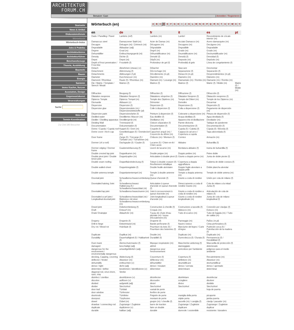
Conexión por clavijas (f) (218, 207)
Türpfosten (124, 298)
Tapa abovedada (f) (216, 132)
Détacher (154, 68)
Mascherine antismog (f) (190, 243)
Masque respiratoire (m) (161, 243)
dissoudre (155, 280)
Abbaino (182, 142)
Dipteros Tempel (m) (129, 99)
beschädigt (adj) (127, 246)
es (208, 32)
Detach (94, 68)
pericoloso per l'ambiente (190, 249)
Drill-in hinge (97, 224)
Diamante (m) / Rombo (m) (220, 80)
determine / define (100, 269)
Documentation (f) (158, 126)
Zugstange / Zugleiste (129, 304)
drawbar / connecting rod (103, 304)
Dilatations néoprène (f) (161, 96)
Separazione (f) (185, 71)
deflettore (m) (184, 260)
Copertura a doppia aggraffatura (187, 163)
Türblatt (123, 289)
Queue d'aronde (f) (159, 178)
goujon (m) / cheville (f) (161, 301)
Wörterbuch (79, 38)
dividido (210, 283)
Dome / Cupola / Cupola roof (105, 129)
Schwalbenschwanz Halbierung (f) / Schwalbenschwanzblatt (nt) (133, 185)
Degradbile (183, 47)
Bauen (81, 74)
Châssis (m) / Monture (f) (162, 137)
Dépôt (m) (155, 59)
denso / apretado (215, 266)
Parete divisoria (185, 122)
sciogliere (182, 280)
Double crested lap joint (102, 153)
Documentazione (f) (187, 126)
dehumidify (96, 263)
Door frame (96, 137)
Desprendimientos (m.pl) (218, 74)
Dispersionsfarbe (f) (129, 113)
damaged (95, 246)
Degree (95, 50)
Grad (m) (123, 50)
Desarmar (211, 102)
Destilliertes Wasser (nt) (131, 116)
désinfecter (155, 277)
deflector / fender (99, 260)
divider (94, 286)
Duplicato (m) (184, 234)
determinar (212, 269)
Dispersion (96, 105)
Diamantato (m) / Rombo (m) (192, 80)
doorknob (96, 295)
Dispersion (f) (126, 105)
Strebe (122, 272)
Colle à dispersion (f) (160, 108)
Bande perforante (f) (160, 224)
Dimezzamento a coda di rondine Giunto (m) (190, 184)
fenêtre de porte (157, 292)
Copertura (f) (184, 257)
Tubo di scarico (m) (187, 213)
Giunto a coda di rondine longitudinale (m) (190, 197)
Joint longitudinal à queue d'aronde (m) (162, 197)
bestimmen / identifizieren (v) (133, 269)
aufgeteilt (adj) (126, 283)
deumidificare (184, 263)
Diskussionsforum (75, 34)
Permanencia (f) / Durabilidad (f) (215, 238)
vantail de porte (157, 289)
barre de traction (158, 304)
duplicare (182, 307)
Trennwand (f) (126, 122)
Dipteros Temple (99, 99)
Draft (93, 210)
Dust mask (96, 243)
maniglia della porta (187, 295)
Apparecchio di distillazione (191, 119)
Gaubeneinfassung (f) (130, 148)
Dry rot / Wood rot (100, 227)
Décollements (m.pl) (159, 74)
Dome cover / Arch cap (102, 132)
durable (95, 310)
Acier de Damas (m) (160, 41)
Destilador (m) (213, 119)
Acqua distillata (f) (186, 116)
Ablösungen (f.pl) (127, 74)
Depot (94, 59)
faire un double (157, 307)
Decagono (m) (185, 44)
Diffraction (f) (156, 93)
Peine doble (212, 153)
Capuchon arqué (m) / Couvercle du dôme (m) (161, 133)
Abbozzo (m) (184, 210)
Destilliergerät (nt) (128, 119)
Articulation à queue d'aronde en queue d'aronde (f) (163, 185)
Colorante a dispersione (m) (191, 113)
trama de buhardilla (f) (217, 148)
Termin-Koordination (74, 119)
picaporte (211, 295)
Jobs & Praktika (77, 48)
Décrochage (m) (158, 71)
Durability (95, 237)
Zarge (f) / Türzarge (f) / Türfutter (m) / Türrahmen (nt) (133, 138)
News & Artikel (77, 29)
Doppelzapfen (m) (128, 156)
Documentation (98, 126)
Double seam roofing (101, 162)
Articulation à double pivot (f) (163, 156)
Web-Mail (80, 115)
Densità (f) (183, 56)
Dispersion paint (99, 113)
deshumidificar (214, 263)
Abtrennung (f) (126, 71)
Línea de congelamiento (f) (219, 62)
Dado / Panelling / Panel (102, 36)
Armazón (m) (213, 137)
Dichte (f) (123, 56)
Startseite (80, 25)
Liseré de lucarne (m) (160, 148)
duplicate (95, 307)
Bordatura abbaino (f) (188, 148)
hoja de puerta (213, 289)
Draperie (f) (125, 221)
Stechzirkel (124, 286)
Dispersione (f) (185, 105)
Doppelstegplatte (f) (128, 167)
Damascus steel (99, 41)
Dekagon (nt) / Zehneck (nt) (133, 44)
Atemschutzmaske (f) (129, 243)
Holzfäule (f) (125, 227)
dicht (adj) (124, 266)
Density (95, 56)
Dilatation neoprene (100, 96)
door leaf (95, 289)
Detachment (97, 71)
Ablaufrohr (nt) (126, 213)
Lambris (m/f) (125, 36)
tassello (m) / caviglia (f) (189, 301)
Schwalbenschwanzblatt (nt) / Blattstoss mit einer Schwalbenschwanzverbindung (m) (134, 200)
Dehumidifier (97, 53)
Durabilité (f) (156, 237)
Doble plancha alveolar (218, 167)
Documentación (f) (216, 126)
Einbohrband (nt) (127, 224)
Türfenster (124, 292)
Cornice (182, 137)
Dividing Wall (97, 122)
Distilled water (98, 116)
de (121, 32)
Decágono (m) (214, 44)
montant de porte (158, 298)
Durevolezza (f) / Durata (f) (191, 237)
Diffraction (96, 93)
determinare (184, 269)
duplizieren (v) (126, 307)
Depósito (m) (213, 59)
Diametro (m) (184, 77)
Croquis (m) (156, 210)
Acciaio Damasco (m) (188, 41)
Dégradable (155, 47)
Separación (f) (213, 71)
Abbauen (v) (125, 102)
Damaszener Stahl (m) (130, 41)
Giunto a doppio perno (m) (191, 156)
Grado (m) (183, 50)
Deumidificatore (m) (187, 53)
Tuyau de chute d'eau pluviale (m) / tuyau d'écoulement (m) (160, 215)
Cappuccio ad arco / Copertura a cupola (188, 133)
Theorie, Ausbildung (74, 65)
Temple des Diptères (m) (162, 99)
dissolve (95, 280)
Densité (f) (155, 56)
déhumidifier (156, 263)
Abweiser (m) (125, 260)
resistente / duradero (217, 310)
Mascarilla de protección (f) (220, 243)
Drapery (95, 221)
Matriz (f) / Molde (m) (217, 83)
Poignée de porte (158, 295)
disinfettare (183, 277)
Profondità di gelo (186, 62)
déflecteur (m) (157, 260)
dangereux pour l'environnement (157, 250)
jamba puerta (213, 298)
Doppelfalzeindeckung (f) (131, 162)
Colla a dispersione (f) (188, 108)
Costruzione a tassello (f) (190, 207)
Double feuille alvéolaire (161, 167)
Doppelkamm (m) (127, 153)
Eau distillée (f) (157, 116)
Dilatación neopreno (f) (218, 96)
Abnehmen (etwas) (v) (130, 68)
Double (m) (155, 234)
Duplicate (95, 234)
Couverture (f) (157, 257)
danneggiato (184, 246)
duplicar (210, 307)
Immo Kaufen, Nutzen (73, 87)
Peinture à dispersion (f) (161, 113)
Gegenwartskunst (75, 96)
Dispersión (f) (213, 105)
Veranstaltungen (76, 100)
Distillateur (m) (157, 119)
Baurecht (80, 70)
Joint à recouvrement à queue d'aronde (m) (161, 192)
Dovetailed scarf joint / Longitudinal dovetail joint (103, 197)
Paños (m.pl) (213, 221)
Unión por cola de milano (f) (220, 178)
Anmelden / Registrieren (228, 16)
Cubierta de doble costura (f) (220, 162)
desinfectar (212, 277)
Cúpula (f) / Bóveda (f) (217, 129)
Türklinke (123, 295)
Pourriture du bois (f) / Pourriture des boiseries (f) (163, 228)
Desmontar (212, 68)
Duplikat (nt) (125, 234)
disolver (210, 280)
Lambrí (181, 36)
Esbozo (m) (212, 210)
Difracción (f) (213, 93)
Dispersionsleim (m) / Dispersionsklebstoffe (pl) (131, 109)
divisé (153, 283)
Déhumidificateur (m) (160, 53)
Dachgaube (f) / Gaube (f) (132, 142)
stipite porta (183, 298)
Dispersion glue (98, 108)
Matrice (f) (155, 83)
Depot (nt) (124, 59)
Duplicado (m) (213, 234)
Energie (81, 78)
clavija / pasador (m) (216, 301)
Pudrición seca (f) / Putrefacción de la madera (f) (219, 229)
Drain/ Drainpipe (99, 213)
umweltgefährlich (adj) (130, 249)
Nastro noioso (185, 224)
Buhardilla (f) (213, 142)
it (179, 32)
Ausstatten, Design (75, 92)
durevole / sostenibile (188, 310)
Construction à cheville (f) (162, 207)
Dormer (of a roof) (100, 142)
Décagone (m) (157, 44)
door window (97, 292)
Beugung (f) (125, 93)
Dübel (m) (124, 301)
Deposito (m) (184, 59)
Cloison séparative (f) (160, 122)
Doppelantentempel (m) (130, 172)
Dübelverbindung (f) (129, 207)
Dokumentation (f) (128, 126)
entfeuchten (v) (126, 263)
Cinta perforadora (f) (216, 224)
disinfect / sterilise (100, 277)
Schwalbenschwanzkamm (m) (134, 191)
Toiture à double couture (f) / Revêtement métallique (163, 163)
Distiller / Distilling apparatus (104, 119)
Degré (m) (155, 50)
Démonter (155, 102)
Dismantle (96, 102)
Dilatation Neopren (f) (129, 96)
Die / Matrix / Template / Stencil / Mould (102, 84)
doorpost (95, 298)
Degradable (97, 47)
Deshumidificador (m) (217, 53)
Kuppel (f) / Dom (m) (129, 129)
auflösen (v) (125, 280)
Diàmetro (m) (213, 77)
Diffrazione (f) (184, 93)
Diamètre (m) (156, 77)
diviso (181, 283)
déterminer (155, 269)
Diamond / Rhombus (101, 80)
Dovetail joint (97, 178)
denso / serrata (185, 266)
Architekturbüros (76, 52)
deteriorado (212, 246)
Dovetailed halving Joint (102, 183)
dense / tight (97, 266)
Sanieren (80, 83)
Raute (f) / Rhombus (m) (131, 80)
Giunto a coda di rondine (190, 178)
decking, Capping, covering (104, 257)
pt (236, 32)
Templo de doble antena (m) (220, 172)
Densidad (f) (213, 56)
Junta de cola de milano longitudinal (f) (218, 197)
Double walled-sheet (101, 167)
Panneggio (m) (185, 221)
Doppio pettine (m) (187, 153)
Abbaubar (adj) (126, 47)
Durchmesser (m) (128, 77)
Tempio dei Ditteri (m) (188, 99)
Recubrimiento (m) (216, 257)
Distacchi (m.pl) (185, 74)
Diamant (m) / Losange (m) (163, 80)
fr (151, 32)
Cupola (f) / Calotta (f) (188, 129)
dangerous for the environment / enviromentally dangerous (103, 251)
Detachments (97, 74)
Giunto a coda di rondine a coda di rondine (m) (191, 192)
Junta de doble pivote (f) (218, 156)
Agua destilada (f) (215, 116)
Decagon (95, 44)
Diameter (95, 77)
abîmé (153, 246)
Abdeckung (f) (126, 257)
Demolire (182, 102)
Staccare (182, 68)
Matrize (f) (124, 83)
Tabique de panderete (217, 122)
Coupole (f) (155, 129)
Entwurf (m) (125, 210)
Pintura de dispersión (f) (218, 113)
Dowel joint (96, 207)
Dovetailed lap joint (100, 191)
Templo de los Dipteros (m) (220, 99)
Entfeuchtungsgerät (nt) (130, 53)
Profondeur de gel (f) (160, 62)
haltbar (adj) (125, 310)
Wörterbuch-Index (75, 42)
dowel (94, 301)
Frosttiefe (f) (125, 62)
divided (94, 283)
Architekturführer (76, 56)
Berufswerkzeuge (76, 61)
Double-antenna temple (102, 172)
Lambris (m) (156, 36)
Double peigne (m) (159, 153)
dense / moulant (157, 266)
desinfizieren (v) (127, 277)
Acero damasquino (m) (218, 41)
